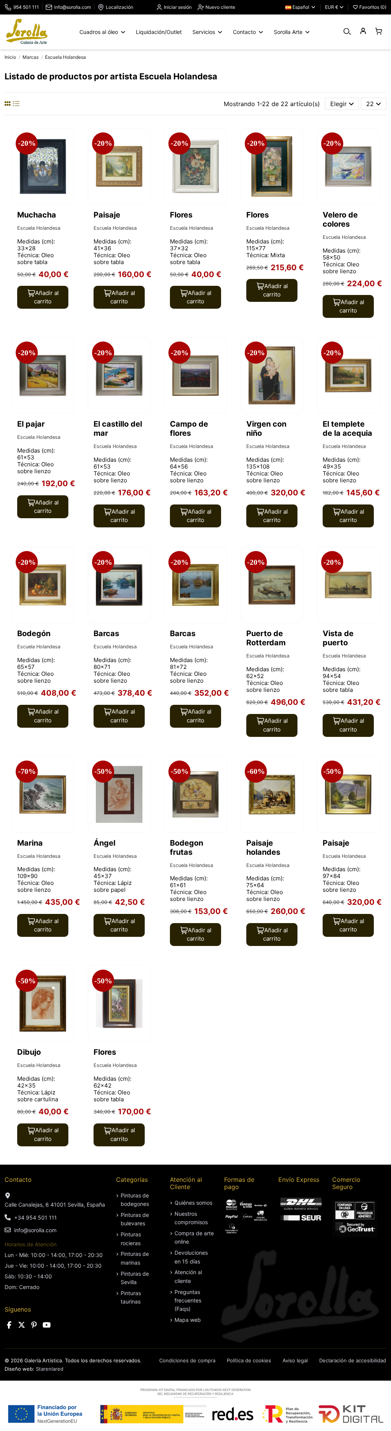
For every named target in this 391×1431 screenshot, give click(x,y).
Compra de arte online (194, 1237)
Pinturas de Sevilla (135, 1277)
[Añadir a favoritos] (67, 141)
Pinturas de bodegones (135, 1199)
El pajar (31, 424)
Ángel (104, 843)
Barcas (106, 633)
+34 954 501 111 (35, 1217)
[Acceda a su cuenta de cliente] (363, 31)
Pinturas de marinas (135, 1258)
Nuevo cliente (219, 7)
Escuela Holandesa (38, 228)
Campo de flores (189, 428)
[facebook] (9, 1325)
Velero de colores (340, 219)
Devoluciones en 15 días (191, 1256)
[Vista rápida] (67, 155)
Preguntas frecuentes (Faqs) (187, 1300)
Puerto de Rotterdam (266, 638)
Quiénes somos (193, 1202)
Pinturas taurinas (131, 1297)
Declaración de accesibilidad (352, 1360)
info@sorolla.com (72, 7)
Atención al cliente (188, 1276)
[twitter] (21, 1325)
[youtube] (46, 1325)
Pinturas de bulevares (135, 1219)
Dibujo (29, 1052)
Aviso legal (295, 1360)
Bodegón (33, 633)
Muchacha (36, 214)
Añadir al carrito (46, 297)
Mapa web (187, 1320)
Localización (119, 7)
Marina (30, 843)
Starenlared (49, 1369)
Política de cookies (249, 1360)
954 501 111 (26, 7)
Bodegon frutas (186, 847)
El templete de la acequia (347, 428)
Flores (181, 214)
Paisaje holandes (263, 847)
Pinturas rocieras (131, 1238)
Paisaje (107, 214)
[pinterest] (34, 1325)
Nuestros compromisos (191, 1217)
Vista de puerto (338, 638)
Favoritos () (372, 7)
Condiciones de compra (187, 1360)
